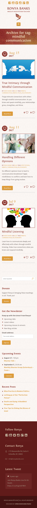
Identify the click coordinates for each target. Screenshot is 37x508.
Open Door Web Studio (23, 504)
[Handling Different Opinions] (18, 143)
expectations (25, 165)
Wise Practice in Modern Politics (16, 391)
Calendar (9, 376)
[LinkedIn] (27, 2)
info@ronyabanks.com (16, 459)
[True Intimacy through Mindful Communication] (18, 69)
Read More (7, 114)
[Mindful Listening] (18, 218)
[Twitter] (16, 2)
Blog (15, 91)
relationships (26, 93)
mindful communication (9, 167)
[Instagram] (20, 2)
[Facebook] (9, 2)
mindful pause (17, 93)
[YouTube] (13, 2)
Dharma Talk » (9, 361)
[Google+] (23, 2)
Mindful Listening (13, 231)
